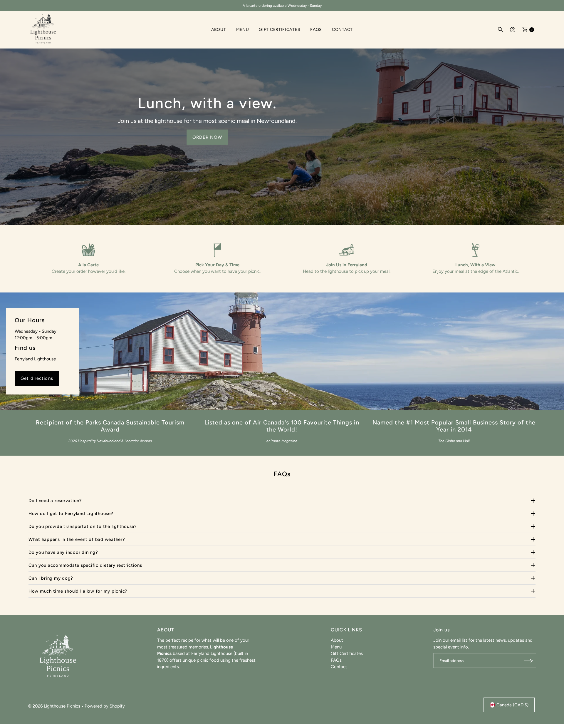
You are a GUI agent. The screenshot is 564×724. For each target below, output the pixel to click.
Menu (242, 29)
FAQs (316, 29)
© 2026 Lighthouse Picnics (54, 706)
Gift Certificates (279, 29)
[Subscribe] (528, 660)
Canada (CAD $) (512, 705)
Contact (342, 29)
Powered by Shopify (105, 706)
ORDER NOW (207, 137)
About (218, 29)
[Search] (500, 29)
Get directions (37, 378)
